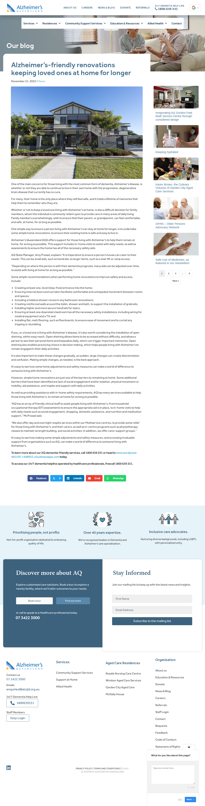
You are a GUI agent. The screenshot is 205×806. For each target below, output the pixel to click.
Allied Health (64, 686)
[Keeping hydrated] (176, 141)
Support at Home (67, 679)
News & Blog (163, 691)
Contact (160, 719)
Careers (160, 698)
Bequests (161, 726)
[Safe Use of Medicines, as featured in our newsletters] (176, 250)
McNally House (115, 694)
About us (161, 670)
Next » (175, 280)
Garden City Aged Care (120, 687)
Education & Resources (169, 677)
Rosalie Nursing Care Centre (123, 673)
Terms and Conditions (107, 768)
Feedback (161, 732)
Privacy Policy (84, 768)
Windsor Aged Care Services (123, 680)
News (41, 81)
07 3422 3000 (28, 617)
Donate (160, 684)
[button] (37, 23)
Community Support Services (74, 672)
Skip (180, 799)
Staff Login (162, 712)
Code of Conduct (165, 739)
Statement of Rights (167, 746)
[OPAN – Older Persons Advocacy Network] (176, 214)
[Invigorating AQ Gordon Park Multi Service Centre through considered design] (176, 105)
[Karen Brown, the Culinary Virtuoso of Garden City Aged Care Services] (176, 177)
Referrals (161, 705)
